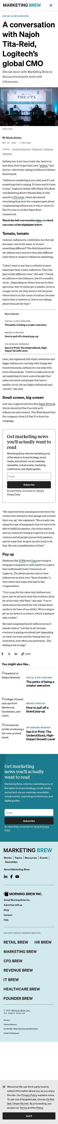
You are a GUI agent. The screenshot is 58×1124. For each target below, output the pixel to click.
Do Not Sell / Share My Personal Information (21, 1029)
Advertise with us (13, 905)
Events (44, 857)
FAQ (6, 920)
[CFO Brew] (13, 961)
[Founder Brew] (18, 998)
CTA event (18, 197)
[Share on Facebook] (2, 654)
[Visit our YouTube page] (17, 877)
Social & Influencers (21, 149)
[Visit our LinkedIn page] (6, 877)
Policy (39, 1107)
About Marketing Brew (17, 869)
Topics (18, 857)
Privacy (7, 1020)
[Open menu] (51, 5)
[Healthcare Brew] (22, 989)
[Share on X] (9, 654)
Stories (8, 857)
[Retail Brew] (16, 942)
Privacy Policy (29, 1095)
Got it (29, 1116)
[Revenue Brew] (18, 970)
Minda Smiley (14, 137)
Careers (8, 915)
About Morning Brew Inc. (17, 899)
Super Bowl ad (47, 403)
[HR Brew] (43, 942)
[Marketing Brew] (20, 951)
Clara (34, 560)
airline (43, 165)
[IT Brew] (11, 979)
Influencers (37, 149)
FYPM (22, 560)
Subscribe (29, 484)
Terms (23, 1107)
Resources (31, 857)
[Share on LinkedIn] (16, 654)
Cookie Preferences (11, 1033)
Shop (6, 910)
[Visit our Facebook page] (11, 877)
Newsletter (11, 862)
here (39, 220)
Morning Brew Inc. (21, 1010)
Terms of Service (10, 1024)
